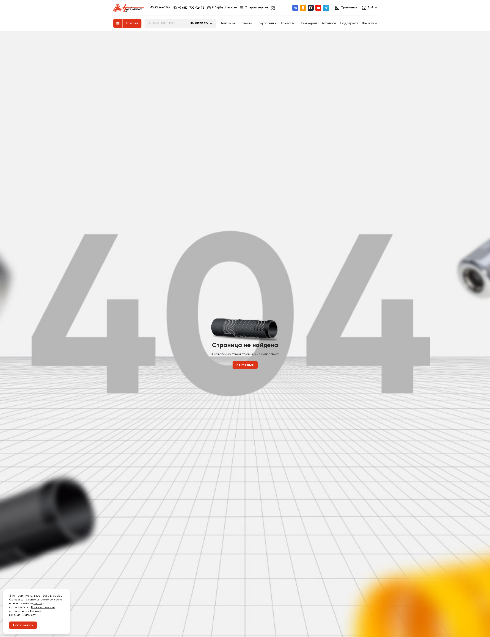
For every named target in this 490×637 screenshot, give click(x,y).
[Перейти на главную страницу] (128, 8)
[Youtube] (318, 8)
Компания (227, 23)
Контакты (369, 23)
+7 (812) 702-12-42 (191, 7)
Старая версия (256, 7)
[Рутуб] (311, 8)
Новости (245, 23)
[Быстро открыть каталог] (117, 23)
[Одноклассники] (303, 8)
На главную (245, 365)
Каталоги (329, 23)
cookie (37, 603)
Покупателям (266, 23)
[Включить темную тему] (273, 8)
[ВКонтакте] (295, 8)
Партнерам (308, 23)
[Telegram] (326, 8)
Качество (288, 23)
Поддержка (349, 23)
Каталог (132, 23)
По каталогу (199, 23)
